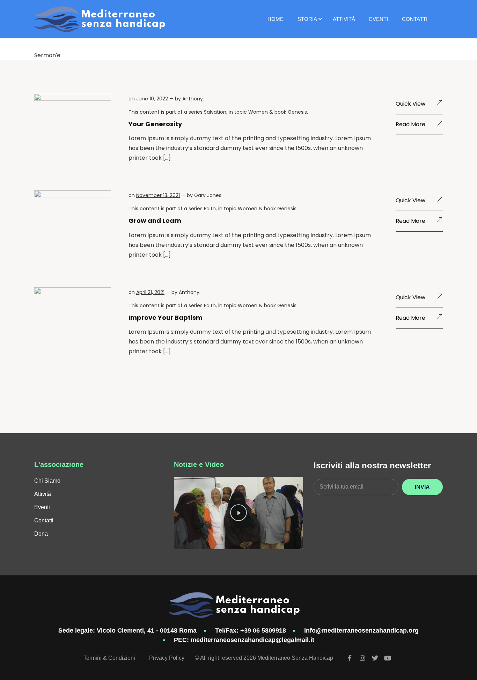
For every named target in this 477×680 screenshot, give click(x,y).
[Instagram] (362, 658)
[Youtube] (387, 658)
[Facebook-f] (350, 658)
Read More (410, 124)
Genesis (297, 111)
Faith (210, 208)
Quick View (410, 104)
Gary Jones (207, 195)
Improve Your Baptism (166, 317)
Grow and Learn (155, 220)
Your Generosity (155, 124)
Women (258, 111)
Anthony (192, 98)
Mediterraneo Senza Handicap (295, 658)
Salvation (215, 111)
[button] (238, 513)
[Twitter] (375, 658)
